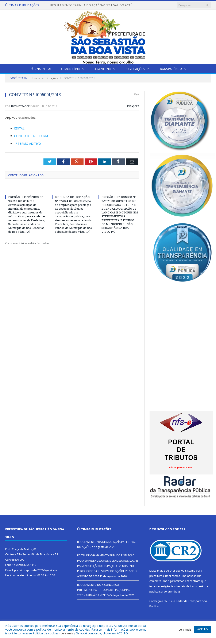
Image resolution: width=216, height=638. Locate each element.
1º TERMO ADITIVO (27, 144)
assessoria (194, 576)
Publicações (135, 69)
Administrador (20, 106)
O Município (70, 69)
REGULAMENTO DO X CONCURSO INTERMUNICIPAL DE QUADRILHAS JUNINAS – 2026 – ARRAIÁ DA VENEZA (104, 590)
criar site (175, 570)
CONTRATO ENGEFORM (31, 136)
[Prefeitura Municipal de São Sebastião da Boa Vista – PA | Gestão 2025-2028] (108, 36)
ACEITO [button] (202, 629)
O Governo (102, 69)
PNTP (167, 601)
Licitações (132, 106)
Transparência (170, 69)
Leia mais (67, 633)
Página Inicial (41, 69)
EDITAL (19, 128)
